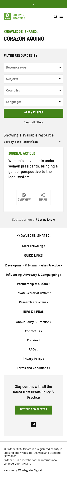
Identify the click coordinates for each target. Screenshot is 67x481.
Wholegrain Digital (30, 470)
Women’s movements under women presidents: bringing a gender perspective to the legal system (33, 170)
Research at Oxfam (32, 302)
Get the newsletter (33, 410)
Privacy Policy (32, 359)
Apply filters (33, 113)
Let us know (46, 220)
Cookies (32, 340)
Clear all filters (34, 122)
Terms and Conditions (32, 368)
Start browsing (32, 246)
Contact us (32, 331)
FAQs (32, 349)
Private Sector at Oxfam (33, 293)
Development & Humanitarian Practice (32, 265)
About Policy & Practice (32, 322)
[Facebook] (33, 424)
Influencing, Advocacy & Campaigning (32, 275)
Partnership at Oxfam (32, 284)
